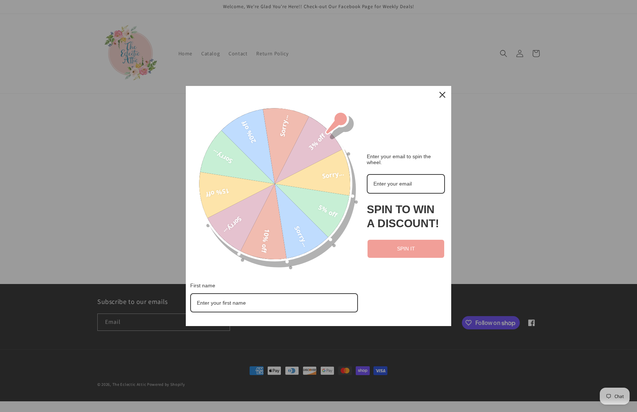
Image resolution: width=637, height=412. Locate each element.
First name (202, 285)
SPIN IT (406, 249)
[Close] (442, 95)
